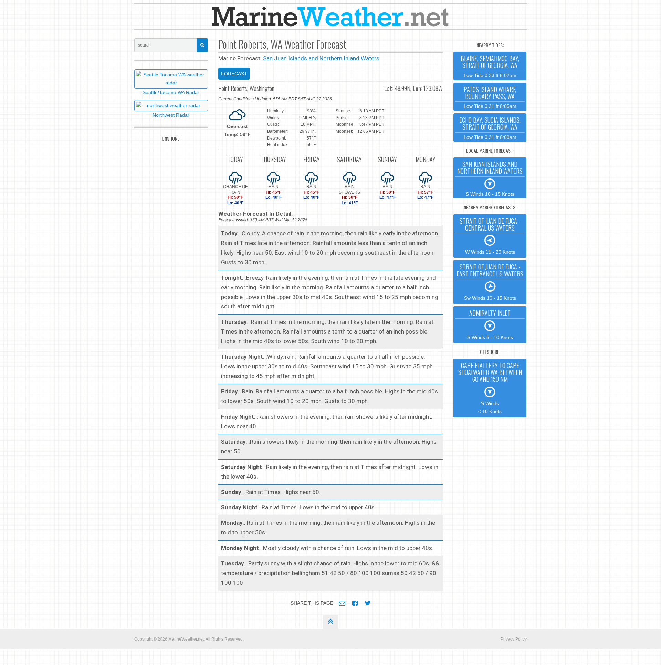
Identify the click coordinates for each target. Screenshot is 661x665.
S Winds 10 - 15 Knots (490, 178)
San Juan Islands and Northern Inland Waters (321, 58)
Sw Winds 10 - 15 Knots (490, 281)
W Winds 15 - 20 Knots (490, 235)
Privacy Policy (514, 639)
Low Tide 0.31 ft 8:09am (490, 127)
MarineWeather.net (186, 639)
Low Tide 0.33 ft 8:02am (490, 66)
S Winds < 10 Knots (490, 387)
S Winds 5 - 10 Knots (490, 324)
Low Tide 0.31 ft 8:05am (490, 97)
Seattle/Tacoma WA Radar (171, 92)
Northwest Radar (171, 115)
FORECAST (234, 73)
